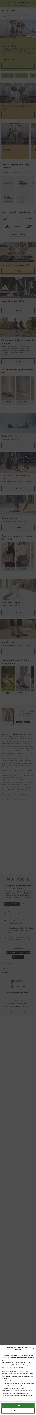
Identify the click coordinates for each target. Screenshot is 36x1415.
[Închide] (33, 1348)
